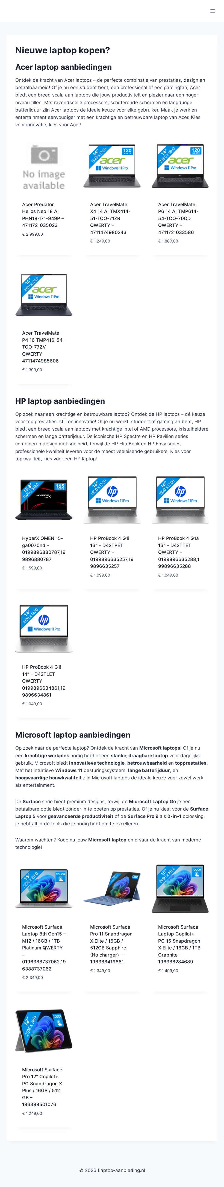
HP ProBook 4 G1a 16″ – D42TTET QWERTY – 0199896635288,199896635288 (178, 552)
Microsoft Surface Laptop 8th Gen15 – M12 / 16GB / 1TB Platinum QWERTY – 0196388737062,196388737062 (44, 948)
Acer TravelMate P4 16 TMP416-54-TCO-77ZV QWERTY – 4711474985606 (43, 347)
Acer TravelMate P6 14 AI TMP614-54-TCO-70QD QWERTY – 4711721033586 (178, 218)
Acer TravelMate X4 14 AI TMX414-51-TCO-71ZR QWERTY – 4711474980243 (110, 218)
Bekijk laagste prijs (44, 247)
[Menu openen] (212, 11)
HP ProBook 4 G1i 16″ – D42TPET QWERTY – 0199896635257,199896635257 (112, 552)
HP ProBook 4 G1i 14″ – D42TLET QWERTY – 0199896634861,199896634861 (44, 681)
